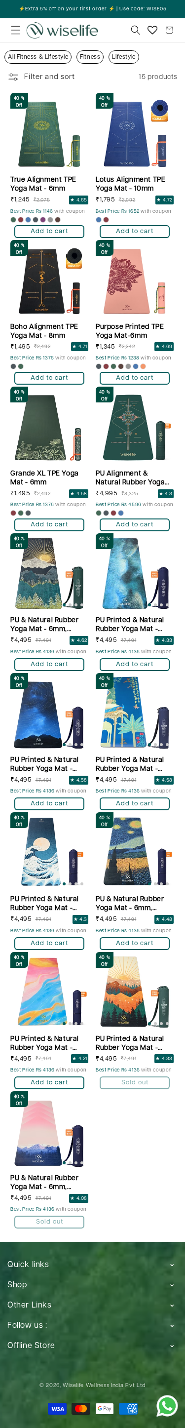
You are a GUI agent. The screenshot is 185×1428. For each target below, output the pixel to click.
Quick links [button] (28, 1265)
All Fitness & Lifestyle (38, 57)
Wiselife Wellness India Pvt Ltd (104, 1385)
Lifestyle (123, 57)
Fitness (90, 57)
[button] (15, 30)
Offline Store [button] (31, 1346)
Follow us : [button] (27, 1325)
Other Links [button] (29, 1305)
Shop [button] (17, 1285)
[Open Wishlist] (152, 30)
